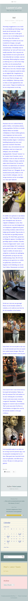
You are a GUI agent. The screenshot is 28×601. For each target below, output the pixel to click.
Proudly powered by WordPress (8, 596)
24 (8, 541)
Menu (14, 2)
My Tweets (6, 571)
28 (19, 541)
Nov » (8, 547)
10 (8, 536)
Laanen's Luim (14, 7)
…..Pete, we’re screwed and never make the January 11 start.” (14, 501)
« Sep (5, 547)
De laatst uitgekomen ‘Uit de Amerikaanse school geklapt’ (14, 509)
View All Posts (14, 489)
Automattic (14, 597)
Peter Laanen (16, 486)
